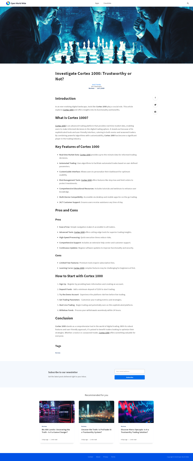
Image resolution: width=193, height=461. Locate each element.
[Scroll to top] (155, 97)
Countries (107, 3)
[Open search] (187, 3)
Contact (90, 457)
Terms (113, 457)
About (98, 457)
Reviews (91, 88)
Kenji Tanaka (96, 84)
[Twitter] (155, 104)
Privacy (105, 457)
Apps (97, 3)
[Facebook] (155, 111)
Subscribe (129, 377)
